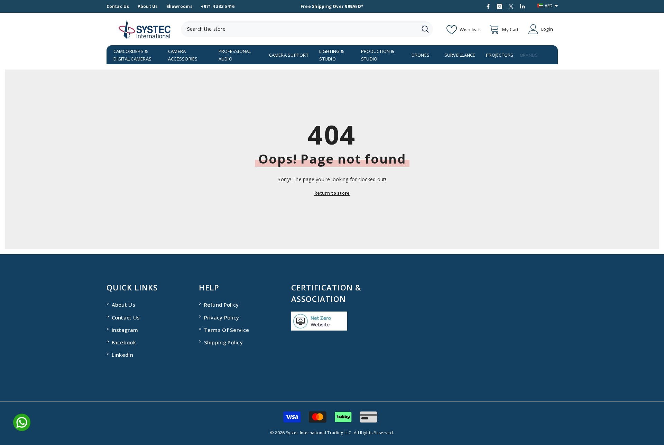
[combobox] (299, 29)
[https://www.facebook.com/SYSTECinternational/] (488, 6)
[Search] (307, 29)
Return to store (332, 193)
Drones (421, 55)
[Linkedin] (522, 6)
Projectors (499, 55)
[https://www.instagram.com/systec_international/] (499, 6)
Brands (529, 55)
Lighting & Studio (331, 55)
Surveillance (460, 55)
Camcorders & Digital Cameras (132, 55)
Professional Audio (235, 55)
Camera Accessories (183, 55)
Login (547, 29)
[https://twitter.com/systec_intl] (511, 6)
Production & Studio (377, 55)
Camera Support (288, 55)
